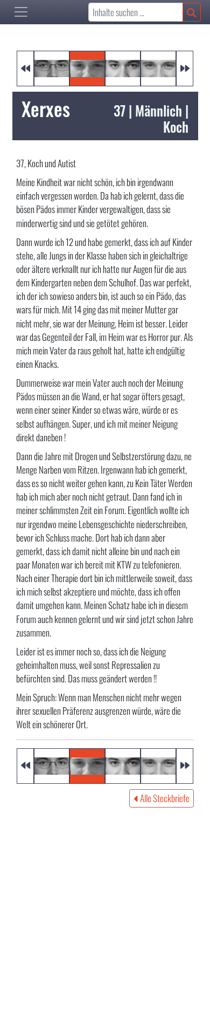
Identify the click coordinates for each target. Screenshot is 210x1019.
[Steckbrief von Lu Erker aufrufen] (51, 67)
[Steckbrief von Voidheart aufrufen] (158, 67)
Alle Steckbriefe (164, 798)
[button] (21, 11)
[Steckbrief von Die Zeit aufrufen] (123, 67)
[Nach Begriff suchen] (192, 12)
